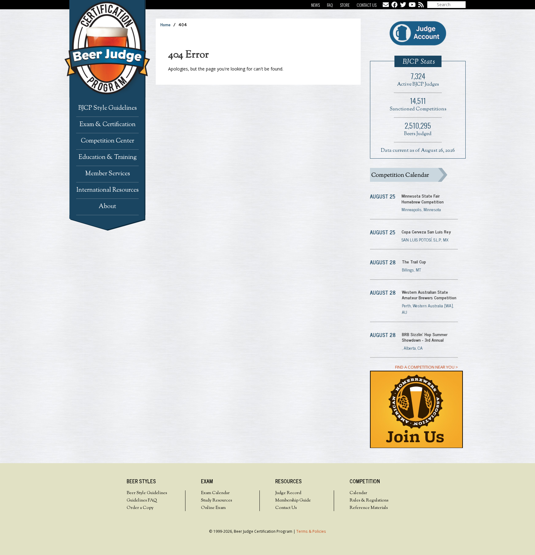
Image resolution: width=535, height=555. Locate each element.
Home (165, 24)
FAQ (330, 5)
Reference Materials (369, 508)
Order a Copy (140, 508)
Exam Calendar (215, 493)
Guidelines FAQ (142, 500)
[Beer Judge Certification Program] (112, 48)
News (315, 5)
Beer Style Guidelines (147, 493)
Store (345, 5)
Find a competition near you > (426, 367)
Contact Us (366, 5)
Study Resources (216, 500)
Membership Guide (293, 500)
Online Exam (213, 508)
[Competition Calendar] (414, 175)
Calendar (358, 493)
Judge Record (288, 493)
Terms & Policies (311, 531)
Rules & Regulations (369, 500)
